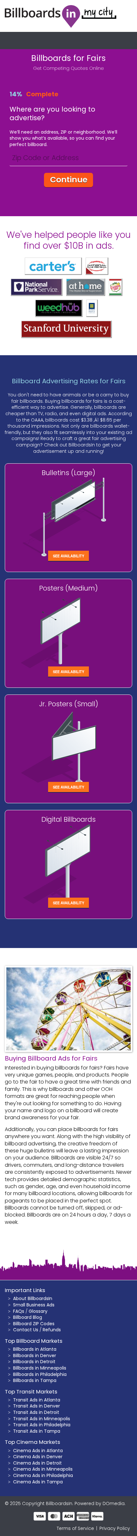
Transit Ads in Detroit (36, 1412)
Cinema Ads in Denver (37, 1456)
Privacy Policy (114, 1528)
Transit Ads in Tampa (36, 1431)
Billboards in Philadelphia (40, 1374)
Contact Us (25, 1330)
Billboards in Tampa (34, 1380)
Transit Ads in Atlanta (36, 1400)
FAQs (18, 1311)
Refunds (52, 1330)
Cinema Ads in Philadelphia (43, 1475)
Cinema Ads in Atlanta (38, 1450)
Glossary (38, 1311)
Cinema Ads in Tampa (38, 1482)
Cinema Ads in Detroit (37, 1463)
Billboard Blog (27, 1317)
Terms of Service (75, 1528)
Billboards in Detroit (34, 1361)
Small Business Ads (33, 1305)
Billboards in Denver (34, 1355)
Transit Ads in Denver (36, 1406)
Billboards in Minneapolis (39, 1368)
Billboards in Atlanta (34, 1349)
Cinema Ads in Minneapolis (43, 1469)
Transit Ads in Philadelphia (41, 1425)
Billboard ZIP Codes (33, 1323)
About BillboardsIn (32, 1298)
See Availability (68, 555)
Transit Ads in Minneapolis (41, 1418)
